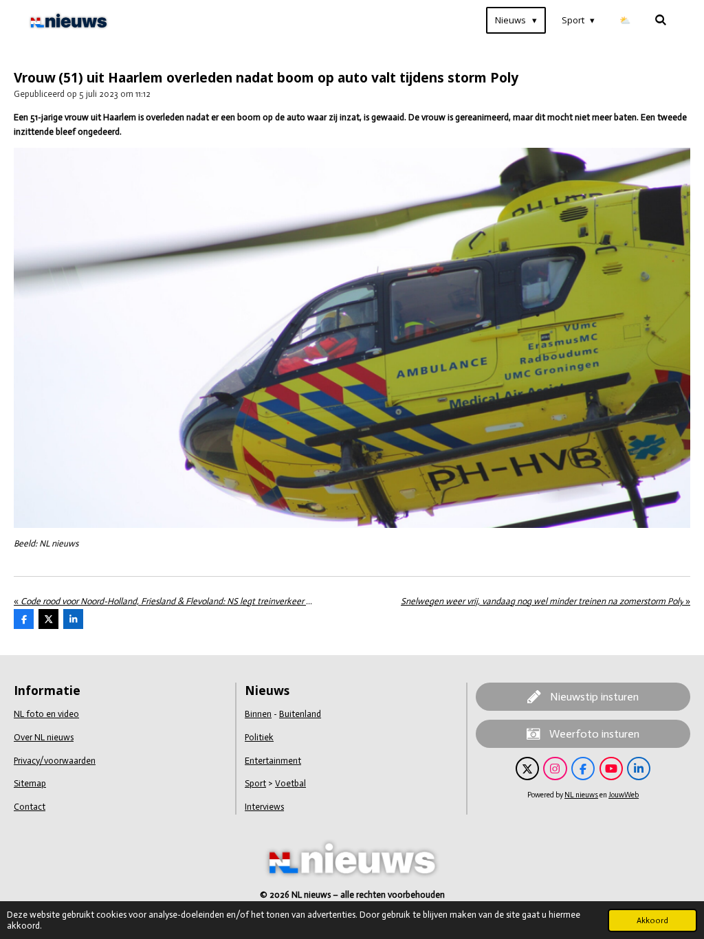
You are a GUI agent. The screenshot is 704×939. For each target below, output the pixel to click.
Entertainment (273, 760)
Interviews (264, 807)
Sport (255, 783)
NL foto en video (46, 714)
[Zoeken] (661, 20)
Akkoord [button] (652, 920)
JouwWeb (623, 795)
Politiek (259, 737)
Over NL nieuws (44, 737)
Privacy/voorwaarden (55, 760)
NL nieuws (581, 795)
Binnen (258, 714)
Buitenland (300, 714)
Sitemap (30, 783)
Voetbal (290, 783)
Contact (29, 807)
